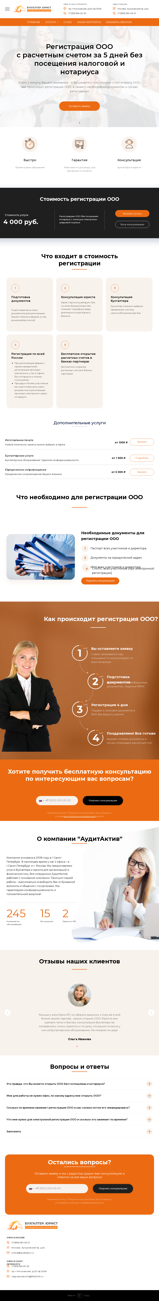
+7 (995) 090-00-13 (127, 13)
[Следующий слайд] (151, 1012)
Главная (33, 22)
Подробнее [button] (142, 458)
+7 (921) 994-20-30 (77, 13)
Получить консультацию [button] (100, 580)
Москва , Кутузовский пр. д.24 (133, 8)
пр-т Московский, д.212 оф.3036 (84, 8)
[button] (79, 106)
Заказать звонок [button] (119, 22)
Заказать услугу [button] (132, 213)
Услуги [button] (50, 22)
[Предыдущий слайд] (8, 1012)
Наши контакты (89, 22)
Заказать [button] (142, 441)
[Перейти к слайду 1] (79, 122)
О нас (68, 22)
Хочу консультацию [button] (132, 224)
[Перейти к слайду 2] (79, 1046)
